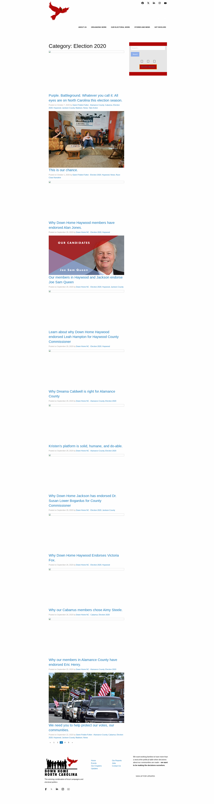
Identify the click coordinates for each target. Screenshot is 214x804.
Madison (79, 108)
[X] (148, 3)
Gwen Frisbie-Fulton (81, 105)
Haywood (57, 108)
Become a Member (148, 67)
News (85, 108)
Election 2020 (95, 175)
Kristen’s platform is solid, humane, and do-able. (86, 446)
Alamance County (97, 105)
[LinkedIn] (154, 3)
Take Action (93, 108)
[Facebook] (142, 3)
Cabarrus (108, 105)
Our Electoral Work (120, 27)
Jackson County (68, 108)
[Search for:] (148, 48)
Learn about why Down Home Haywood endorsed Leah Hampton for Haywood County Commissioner (84, 337)
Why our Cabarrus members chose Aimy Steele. (86, 610)
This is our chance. (63, 170)
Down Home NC (82, 232)
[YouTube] (165, 3)
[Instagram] (159, 3)
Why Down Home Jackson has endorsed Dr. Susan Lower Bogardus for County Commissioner (82, 500)
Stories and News (142, 27)
